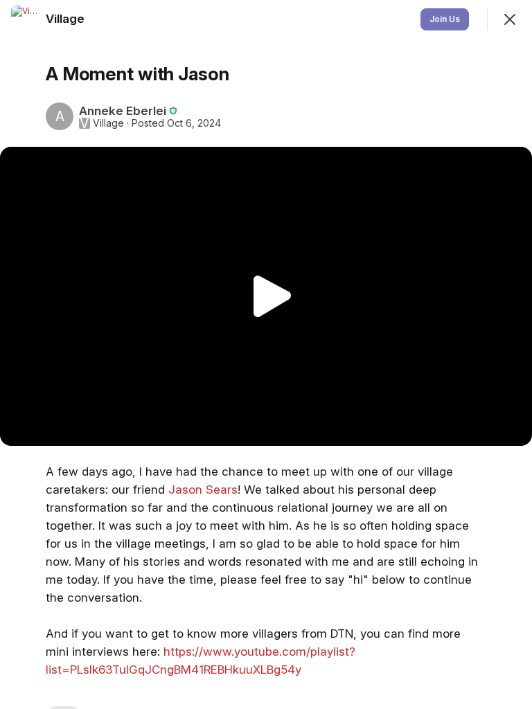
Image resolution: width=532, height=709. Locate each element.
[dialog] (266, 354)
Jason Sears (203, 489)
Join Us (444, 19)
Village (108, 123)
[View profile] (25, 19)
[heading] (66, 18)
